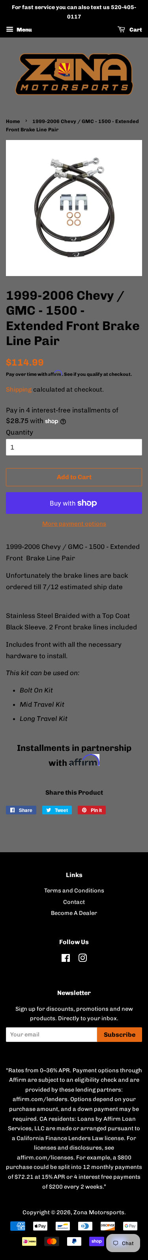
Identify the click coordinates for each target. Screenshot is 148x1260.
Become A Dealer (74, 913)
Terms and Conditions (74, 890)
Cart (135, 29)
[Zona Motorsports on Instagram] (82, 959)
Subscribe (119, 1034)
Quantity (19, 432)
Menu (23, 29)
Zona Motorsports (98, 1212)
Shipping (19, 389)
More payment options (74, 523)
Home (13, 121)
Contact (74, 901)
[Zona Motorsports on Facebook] (65, 959)
